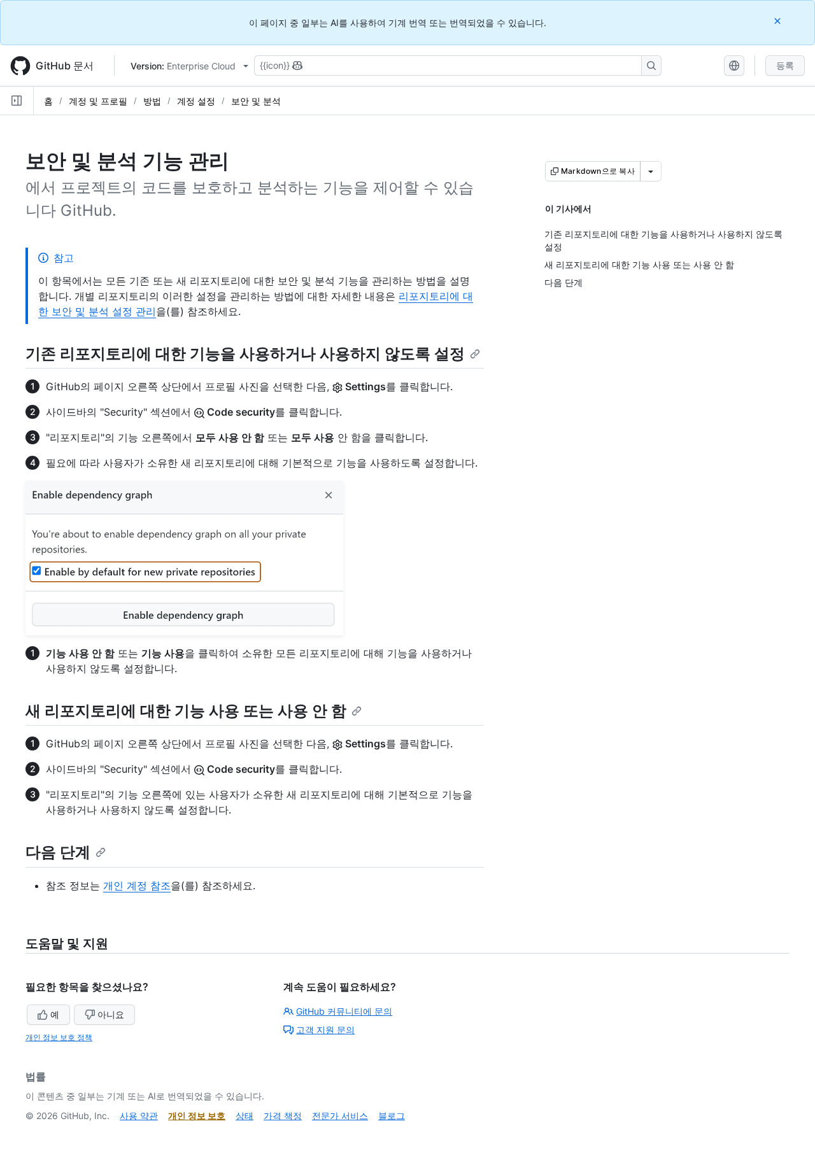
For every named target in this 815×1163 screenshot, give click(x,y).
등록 (785, 65)
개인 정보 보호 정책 (58, 1037)
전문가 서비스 (340, 1115)
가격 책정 (283, 1115)
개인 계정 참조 (137, 885)
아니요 (110, 1014)
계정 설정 (196, 100)
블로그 (391, 1115)
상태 (244, 1115)
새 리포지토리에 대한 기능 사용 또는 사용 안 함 (185, 710)
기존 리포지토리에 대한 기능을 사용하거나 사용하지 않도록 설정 (245, 353)
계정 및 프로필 (98, 100)
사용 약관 (139, 1115)
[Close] (779, 20)
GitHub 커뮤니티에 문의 (344, 1011)
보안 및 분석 (256, 100)
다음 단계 (57, 852)
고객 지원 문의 (325, 1029)
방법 (152, 100)
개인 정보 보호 (196, 1115)
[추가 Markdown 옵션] (651, 171)
